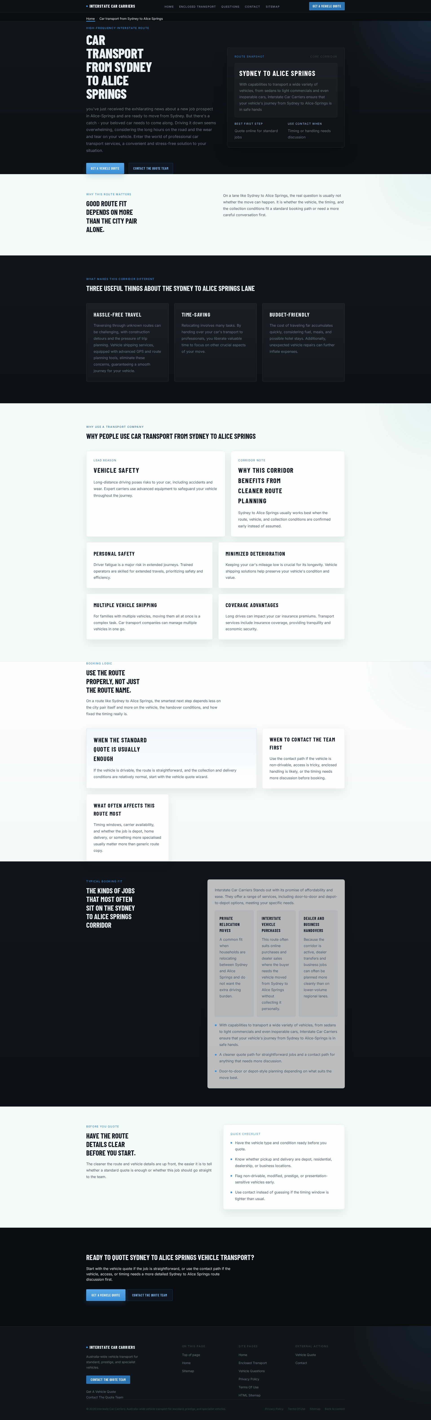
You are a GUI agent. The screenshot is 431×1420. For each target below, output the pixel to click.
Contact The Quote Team (108, 1380)
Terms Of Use (249, 1387)
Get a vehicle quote (105, 168)
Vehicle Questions (252, 1371)
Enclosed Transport (197, 6)
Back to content (335, 1409)
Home (169, 6)
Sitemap (273, 6)
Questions (230, 6)
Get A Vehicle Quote (327, 6)
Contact (252, 6)
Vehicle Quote (305, 1355)
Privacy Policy (249, 1379)
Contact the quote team (150, 168)
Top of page (191, 1355)
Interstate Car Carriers (112, 1347)
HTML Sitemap (250, 1395)
